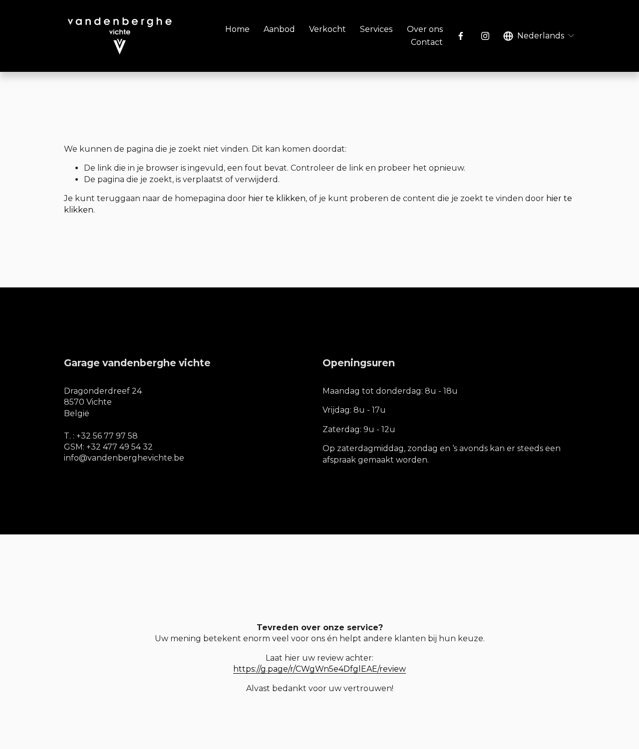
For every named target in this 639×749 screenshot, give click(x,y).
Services (376, 29)
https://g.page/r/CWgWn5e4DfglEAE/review (319, 669)
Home (237, 29)
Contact (427, 42)
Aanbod (279, 29)
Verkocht (327, 29)
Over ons (425, 29)
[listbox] (539, 35)
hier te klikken (277, 198)
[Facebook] (461, 36)
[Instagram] (485, 36)
